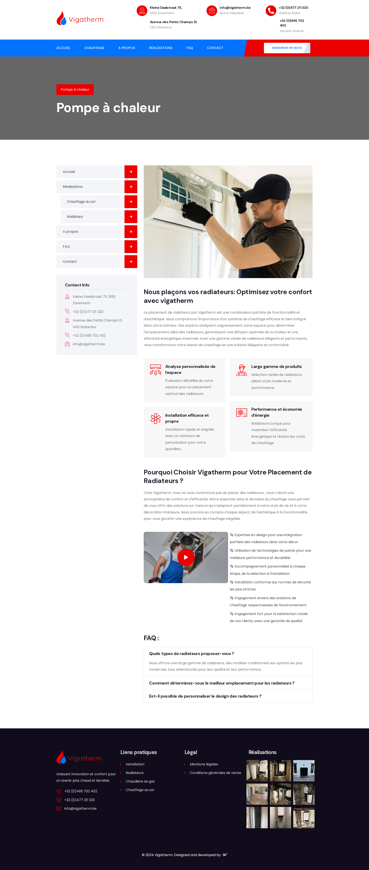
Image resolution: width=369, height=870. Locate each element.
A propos (70, 231)
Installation (135, 764)
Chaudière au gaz (140, 781)
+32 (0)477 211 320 (293, 7)
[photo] (257, 775)
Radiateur (75, 216)
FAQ (66, 246)
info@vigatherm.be (235, 7)
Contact (70, 261)
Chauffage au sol (81, 201)
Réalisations (73, 186)
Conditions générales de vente (215, 772)
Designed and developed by (198, 854)
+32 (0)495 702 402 (80, 791)
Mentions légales (204, 764)
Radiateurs (135, 772)
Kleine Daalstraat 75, (166, 7)
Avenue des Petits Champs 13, (173, 22)
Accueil (69, 171)
